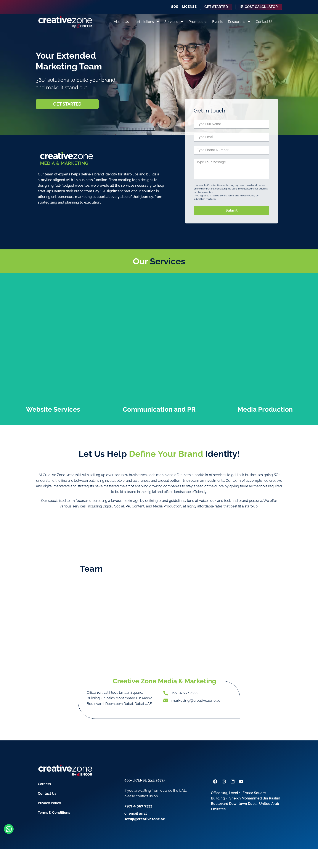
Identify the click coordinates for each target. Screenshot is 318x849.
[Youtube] (241, 781)
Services (171, 22)
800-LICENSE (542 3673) (144, 780)
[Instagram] (224, 781)
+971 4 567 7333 (138, 806)
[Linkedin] (232, 781)
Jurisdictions (144, 22)
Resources (236, 22)
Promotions (198, 22)
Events (217, 22)
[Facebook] (215, 781)
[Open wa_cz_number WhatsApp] (9, 829)
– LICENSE (184, 7)
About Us (121, 22)
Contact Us (264, 22)
